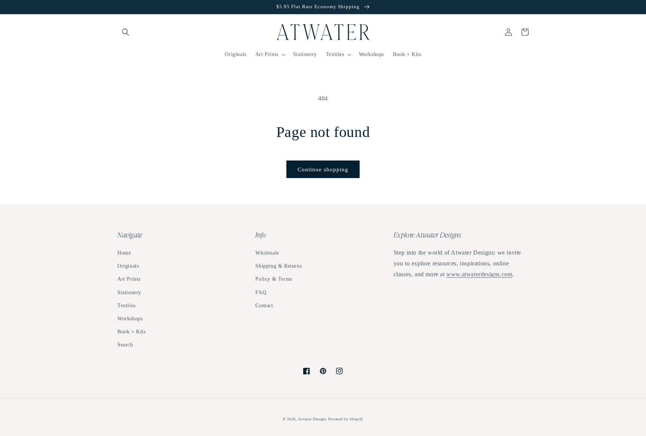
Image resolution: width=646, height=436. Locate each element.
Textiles (126, 305)
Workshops (129, 318)
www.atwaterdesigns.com (479, 274)
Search (125, 345)
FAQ (260, 292)
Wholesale (267, 253)
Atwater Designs (312, 419)
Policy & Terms (273, 279)
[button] (125, 32)
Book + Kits (131, 331)
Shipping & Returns (278, 266)
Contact (264, 305)
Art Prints (129, 279)
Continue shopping (323, 169)
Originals (128, 266)
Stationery (129, 292)
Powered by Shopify (346, 419)
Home (124, 253)
